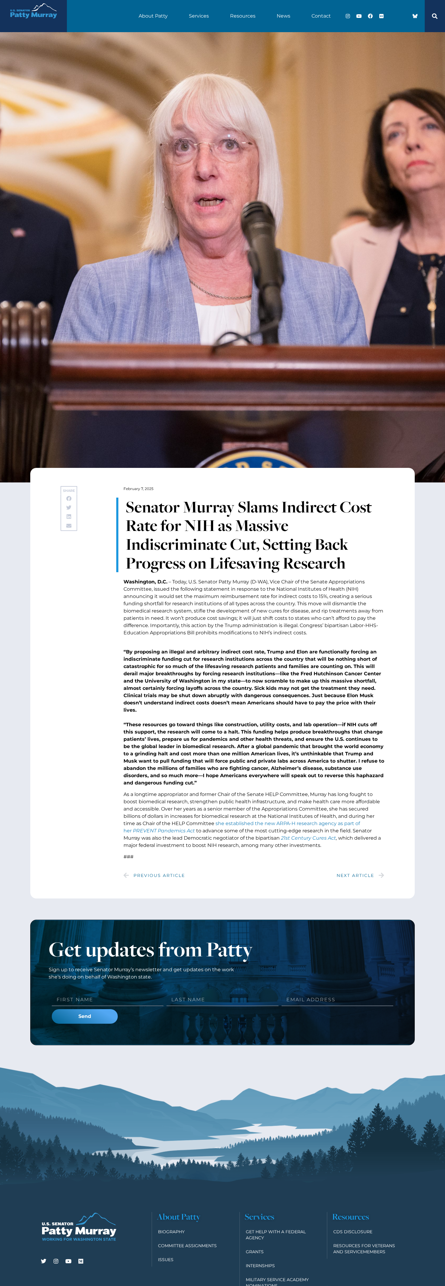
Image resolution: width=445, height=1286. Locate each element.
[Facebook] (370, 16)
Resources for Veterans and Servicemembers (364, 1248)
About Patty (153, 16)
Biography (171, 1231)
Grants (255, 1251)
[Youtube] (359, 16)
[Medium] (80, 1261)
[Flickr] (381, 16)
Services (199, 16)
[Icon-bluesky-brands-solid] (415, 16)
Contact (321, 16)
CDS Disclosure (352, 1231)
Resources (242, 16)
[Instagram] (348, 16)
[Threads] (404, 16)
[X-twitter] (392, 16)
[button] (434, 16)
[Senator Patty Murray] (33, 22)
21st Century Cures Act (308, 838)
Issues (165, 1259)
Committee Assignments (187, 1245)
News (283, 16)
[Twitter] (43, 1261)
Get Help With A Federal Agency (276, 1235)
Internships (260, 1265)
